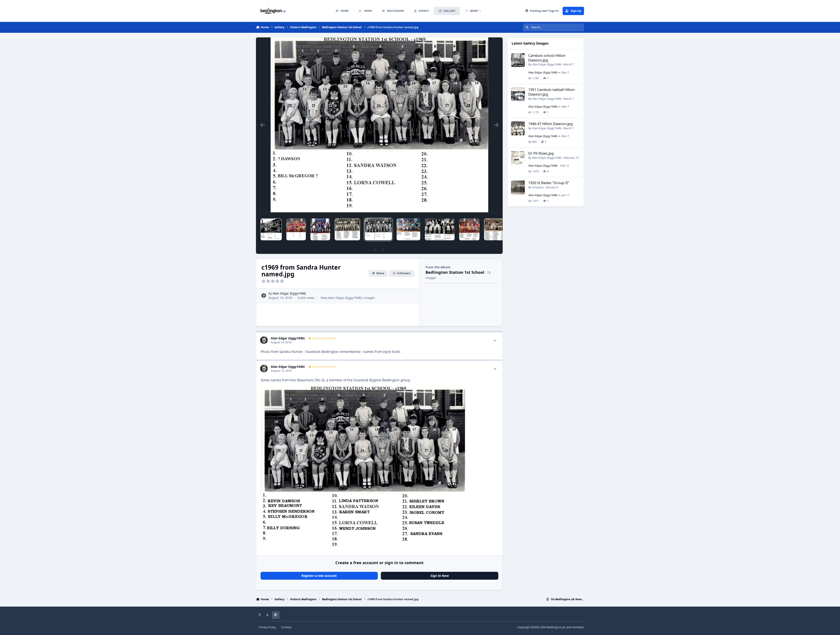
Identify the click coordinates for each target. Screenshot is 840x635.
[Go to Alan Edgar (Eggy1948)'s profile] (263, 295)
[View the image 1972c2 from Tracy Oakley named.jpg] (496, 229)
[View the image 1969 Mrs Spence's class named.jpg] (347, 229)
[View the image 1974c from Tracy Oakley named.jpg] (296, 229)
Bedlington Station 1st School (454, 272)
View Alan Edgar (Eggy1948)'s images (347, 298)
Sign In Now (439, 576)
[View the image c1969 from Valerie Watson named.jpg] (408, 229)
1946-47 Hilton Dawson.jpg (550, 123)
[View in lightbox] (379, 124)
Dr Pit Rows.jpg (541, 153)
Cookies (286, 627)
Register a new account (319, 576)
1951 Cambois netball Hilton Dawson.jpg (551, 92)
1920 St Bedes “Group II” (548, 182)
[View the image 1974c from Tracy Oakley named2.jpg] (469, 229)
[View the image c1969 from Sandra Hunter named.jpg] (378, 229)
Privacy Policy (267, 627)
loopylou (538, 187)
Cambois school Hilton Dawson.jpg (546, 58)
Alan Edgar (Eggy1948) (289, 293)
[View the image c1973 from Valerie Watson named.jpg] (440, 229)
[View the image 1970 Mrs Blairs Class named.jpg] (320, 229)
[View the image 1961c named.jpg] (271, 229)
